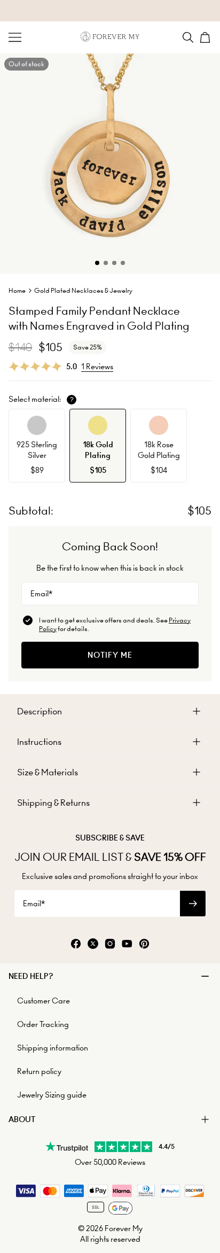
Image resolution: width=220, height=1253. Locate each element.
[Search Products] (188, 37)
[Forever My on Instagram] (110, 944)
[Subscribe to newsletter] (192, 903)
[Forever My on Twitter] (93, 944)
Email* (41, 593)
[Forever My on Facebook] (75, 944)
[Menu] (15, 37)
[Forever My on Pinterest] (144, 944)
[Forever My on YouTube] (127, 944)
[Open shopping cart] (205, 37)
